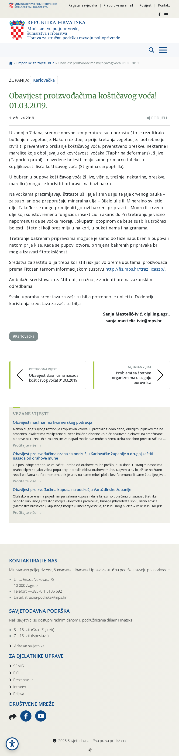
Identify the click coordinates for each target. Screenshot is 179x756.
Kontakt (164, 5)
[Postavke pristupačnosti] (12, 743)
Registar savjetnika (83, 5)
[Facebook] (159, 14)
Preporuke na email (118, 5)
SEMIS (18, 666)
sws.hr (89, 750)
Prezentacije (23, 679)
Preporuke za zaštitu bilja (35, 63)
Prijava (18, 693)
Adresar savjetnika (28, 645)
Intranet (19, 686)
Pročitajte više (25, 445)
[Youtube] (166, 14)
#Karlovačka (23, 336)
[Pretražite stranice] (151, 50)
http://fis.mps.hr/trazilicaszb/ (135, 269)
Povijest (145, 5)
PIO (16, 672)
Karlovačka (44, 80)
